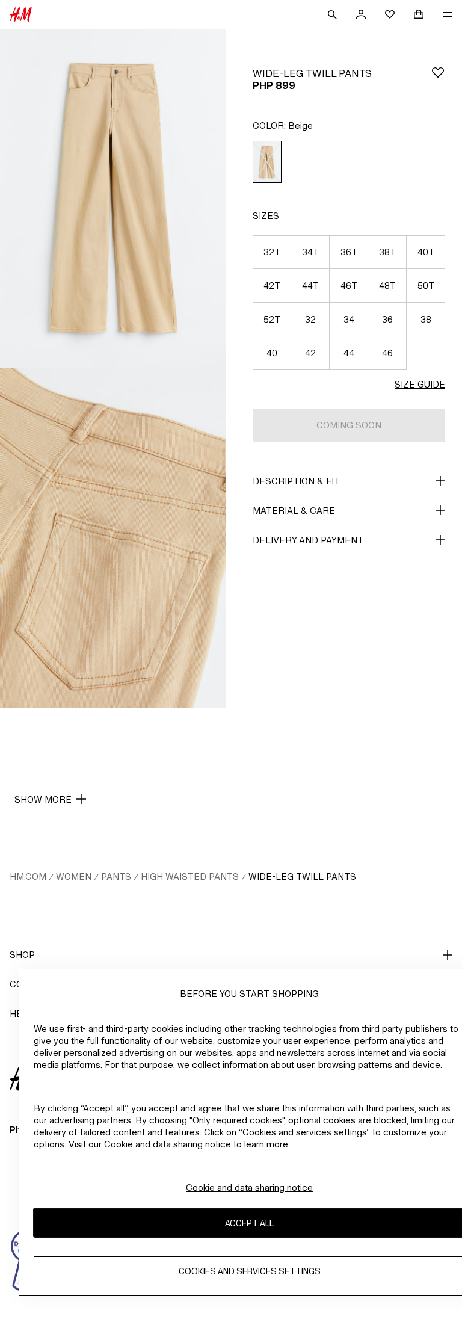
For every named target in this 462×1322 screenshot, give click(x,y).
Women (73, 876)
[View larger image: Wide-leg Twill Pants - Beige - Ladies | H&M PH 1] (113, 198)
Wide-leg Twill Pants (302, 876)
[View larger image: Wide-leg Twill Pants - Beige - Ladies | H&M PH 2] (113, 538)
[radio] (267, 162)
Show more (43, 799)
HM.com (28, 876)
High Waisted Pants (190, 876)
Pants (116, 876)
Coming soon (348, 425)
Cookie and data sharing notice (249, 1187)
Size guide (420, 384)
